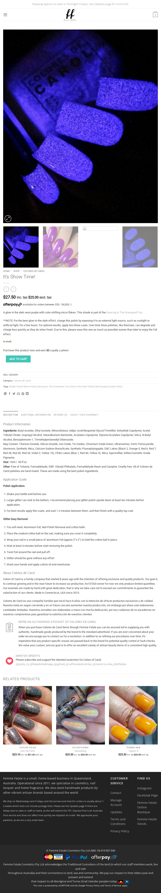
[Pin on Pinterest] (22, 393)
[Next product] (6, 289)
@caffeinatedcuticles (79, 664)
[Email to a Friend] (18, 393)
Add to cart (18, 359)
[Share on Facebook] (9, 393)
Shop (16, 271)
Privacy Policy (119, 831)
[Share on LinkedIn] (27, 393)
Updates (116, 812)
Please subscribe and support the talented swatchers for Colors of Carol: (58, 659)
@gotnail (59, 664)
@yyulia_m (22, 664)
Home (6, 271)
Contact (115, 793)
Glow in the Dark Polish (82, 386)
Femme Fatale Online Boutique (147, 807)
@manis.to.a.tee (102, 664)
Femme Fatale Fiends (147, 821)
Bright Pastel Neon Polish (22, 386)
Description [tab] (10, 415)
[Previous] (11, 126)
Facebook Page (147, 795)
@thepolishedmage (41, 664)
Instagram (144, 788)
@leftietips (119, 664)
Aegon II (133, 751)
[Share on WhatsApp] (5, 393)
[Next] (149, 126)
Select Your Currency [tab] (84, 415)
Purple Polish (115, 386)
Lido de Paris (27, 751)
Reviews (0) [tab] (60, 415)
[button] (5, 14)
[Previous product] (13, 289)
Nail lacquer (101, 386)
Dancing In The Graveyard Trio (124, 312)
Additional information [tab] (36, 415)
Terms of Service (113, 885)
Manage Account (116, 802)
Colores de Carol (34, 271)
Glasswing (80, 751)
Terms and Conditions (118, 821)
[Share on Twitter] (14, 393)
